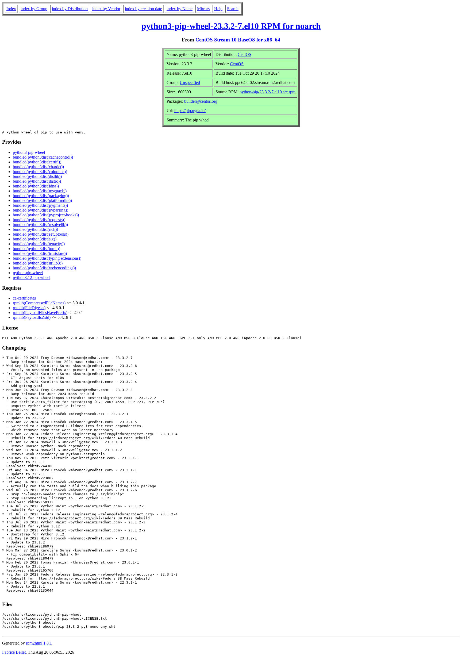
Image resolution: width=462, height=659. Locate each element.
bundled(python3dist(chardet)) (38, 166)
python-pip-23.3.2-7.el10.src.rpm (267, 92)
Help (218, 8)
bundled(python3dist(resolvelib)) (40, 224)
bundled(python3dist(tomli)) (36, 248)
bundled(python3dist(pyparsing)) (40, 210)
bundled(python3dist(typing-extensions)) (47, 258)
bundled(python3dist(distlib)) (37, 176)
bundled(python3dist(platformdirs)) (42, 200)
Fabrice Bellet (14, 652)
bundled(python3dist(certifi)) (37, 162)
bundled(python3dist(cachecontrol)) (43, 157)
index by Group (34, 8)
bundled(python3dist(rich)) (35, 229)
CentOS (244, 54)
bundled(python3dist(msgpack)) (40, 191)
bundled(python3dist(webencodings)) (44, 268)
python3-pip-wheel (29, 152)
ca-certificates (24, 298)
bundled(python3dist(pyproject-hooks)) (46, 215)
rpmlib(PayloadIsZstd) (32, 317)
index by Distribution (70, 8)
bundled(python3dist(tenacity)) (39, 244)
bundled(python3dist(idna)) (36, 186)
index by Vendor (106, 8)
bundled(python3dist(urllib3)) (38, 263)
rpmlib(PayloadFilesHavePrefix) (40, 312)
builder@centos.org (200, 101)
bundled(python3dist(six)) (34, 239)
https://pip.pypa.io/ (190, 110)
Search (232, 8)
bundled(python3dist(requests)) (39, 219)
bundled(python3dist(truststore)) (40, 253)
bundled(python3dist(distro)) (37, 181)
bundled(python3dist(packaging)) (41, 195)
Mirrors (203, 8)
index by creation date (143, 8)
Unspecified (190, 82)
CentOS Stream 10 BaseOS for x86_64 (237, 40)
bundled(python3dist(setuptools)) (40, 234)
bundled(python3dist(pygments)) (40, 205)
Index (11, 8)
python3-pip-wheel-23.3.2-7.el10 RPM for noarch (231, 26)
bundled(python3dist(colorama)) (40, 171)
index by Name (179, 8)
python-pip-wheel (28, 272)
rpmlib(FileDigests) (29, 307)
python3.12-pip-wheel (31, 277)
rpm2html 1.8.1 (39, 643)
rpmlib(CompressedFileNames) (39, 303)
